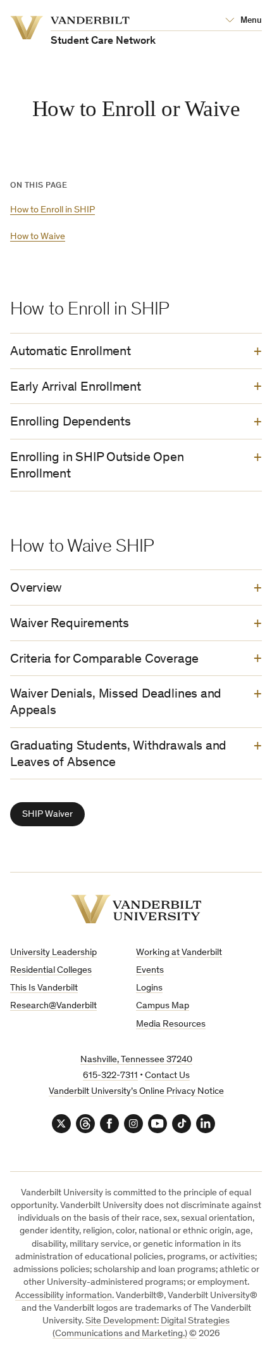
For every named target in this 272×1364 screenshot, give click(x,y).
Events (150, 970)
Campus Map (162, 1006)
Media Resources (171, 1024)
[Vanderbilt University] (136, 909)
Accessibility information (63, 1296)
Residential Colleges (51, 970)
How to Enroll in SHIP (52, 210)
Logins (149, 988)
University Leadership (53, 953)
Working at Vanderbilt (179, 953)
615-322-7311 (110, 1076)
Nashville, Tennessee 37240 (136, 1060)
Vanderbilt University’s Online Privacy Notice (136, 1091)
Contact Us (167, 1076)
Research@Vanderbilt (53, 1006)
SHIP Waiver (47, 814)
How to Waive (37, 237)
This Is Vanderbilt (44, 988)
